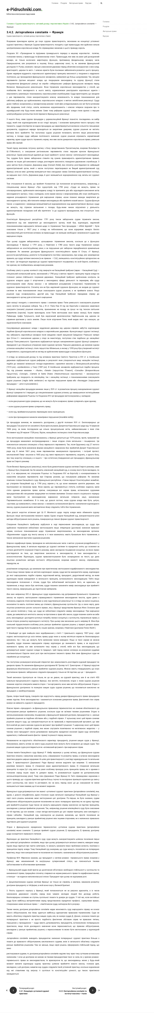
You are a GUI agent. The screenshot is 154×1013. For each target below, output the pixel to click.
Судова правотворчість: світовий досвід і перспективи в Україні (42, 24)
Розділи (64, 3)
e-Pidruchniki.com (24, 9)
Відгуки (88, 3)
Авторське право (76, 3)
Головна (55, 3)
